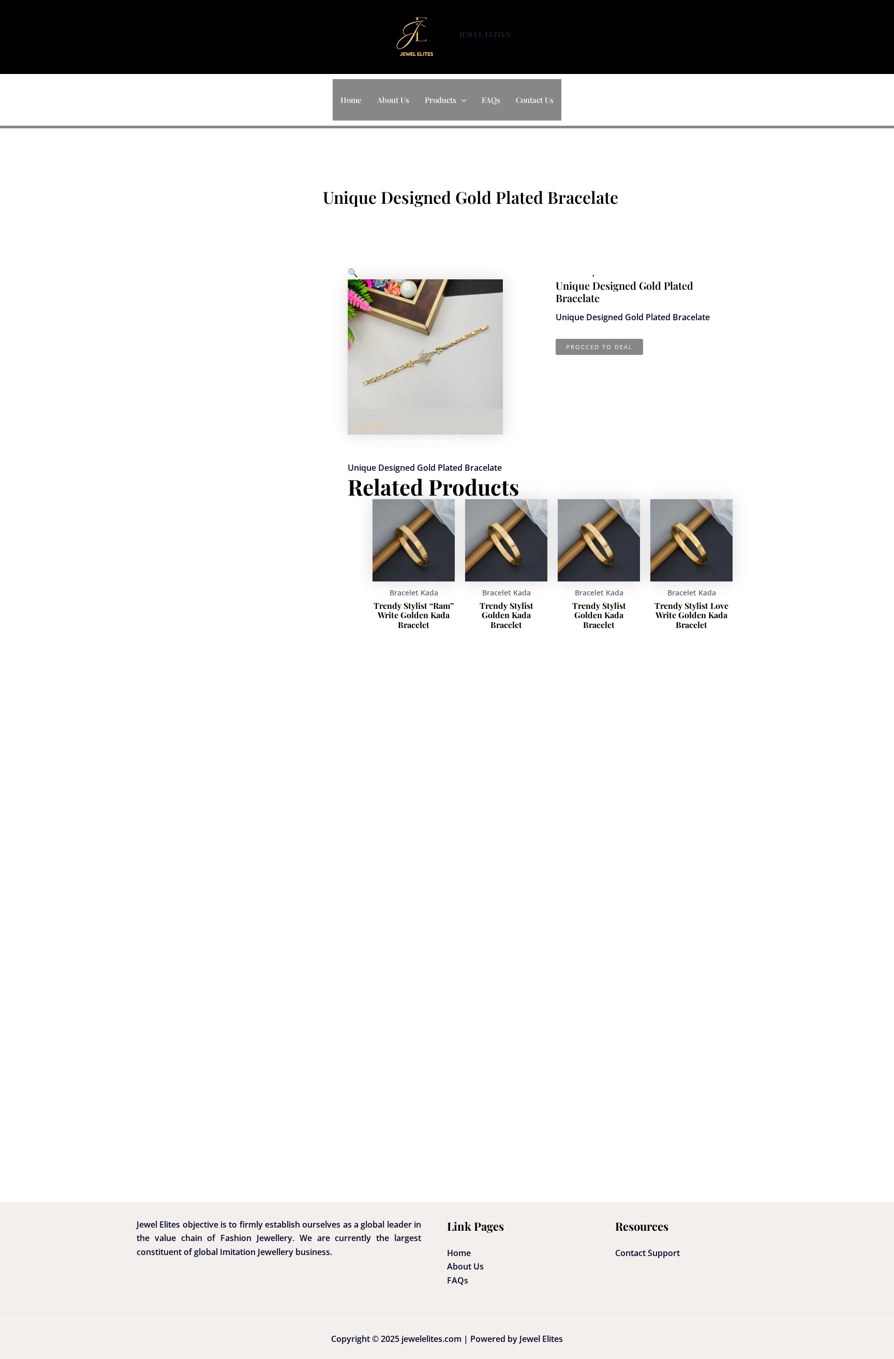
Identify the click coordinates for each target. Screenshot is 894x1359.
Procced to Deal (599, 347)
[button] (461, 100)
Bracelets (574, 272)
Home (351, 100)
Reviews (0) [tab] (440, 441)
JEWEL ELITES (484, 34)
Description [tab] (395, 441)
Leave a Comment (358, 218)
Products (440, 100)
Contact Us (535, 100)
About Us (393, 100)
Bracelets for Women (638, 272)
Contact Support (647, 1253)
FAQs (491, 100)
